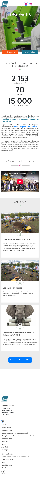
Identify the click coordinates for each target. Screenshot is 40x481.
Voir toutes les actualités (20, 360)
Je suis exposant (6, 430)
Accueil (3, 424)
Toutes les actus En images (31, 301)
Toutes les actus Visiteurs (31, 256)
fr (3, 472)
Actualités (4, 447)
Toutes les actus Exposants (31, 349)
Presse (3, 444)
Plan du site (5, 468)
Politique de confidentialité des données (15, 456)
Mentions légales (7, 454)
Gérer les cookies (7, 459)
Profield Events (6, 465)
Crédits (3, 462)
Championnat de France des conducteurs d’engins (18, 436)
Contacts (4, 441)
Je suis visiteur (6, 427)
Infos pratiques (6, 438)
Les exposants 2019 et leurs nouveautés (14, 433)
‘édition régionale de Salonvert (26, 127)
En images (4, 449)
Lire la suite (9, 255)
